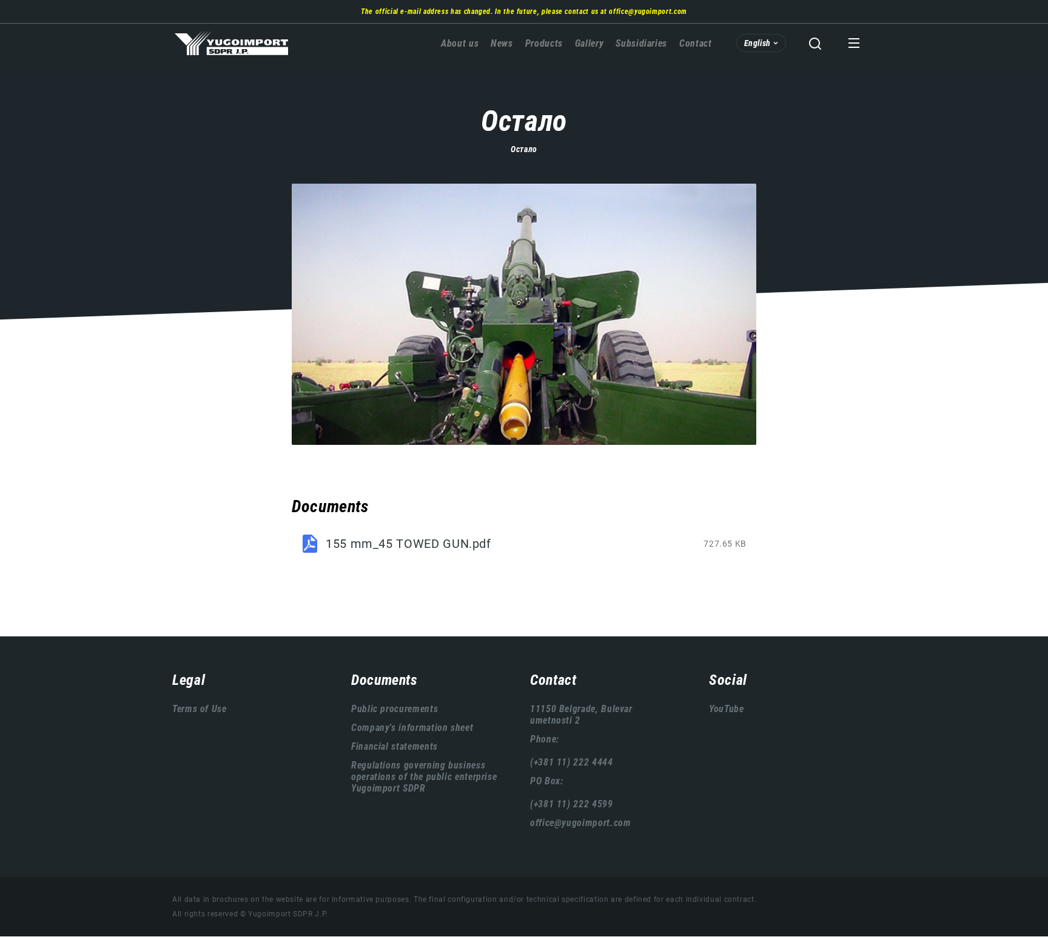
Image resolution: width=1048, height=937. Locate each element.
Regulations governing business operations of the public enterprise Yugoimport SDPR (424, 776)
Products (544, 43)
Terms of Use (199, 709)
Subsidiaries (641, 43)
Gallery (589, 43)
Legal (188, 680)
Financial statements (394, 746)
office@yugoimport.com (648, 11)
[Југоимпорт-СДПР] (524, 314)
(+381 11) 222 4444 (571, 762)
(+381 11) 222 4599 (571, 804)
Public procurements (394, 709)
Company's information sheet (412, 727)
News (502, 43)
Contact (695, 43)
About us (460, 43)
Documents (384, 680)
